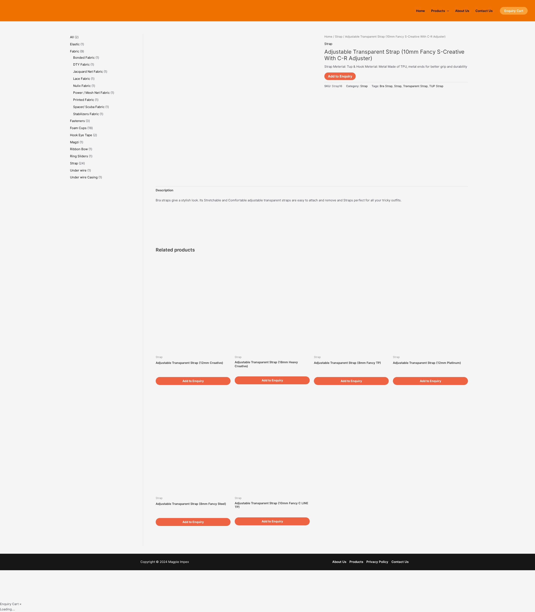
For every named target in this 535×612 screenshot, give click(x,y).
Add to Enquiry (340, 76)
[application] (447, 11)
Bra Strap (386, 86)
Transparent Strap (415, 86)
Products (438, 11)
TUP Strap (436, 86)
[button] (514, 11)
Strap (338, 36)
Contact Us (484, 11)
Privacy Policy (377, 562)
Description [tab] (164, 190)
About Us (462, 11)
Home (420, 11)
